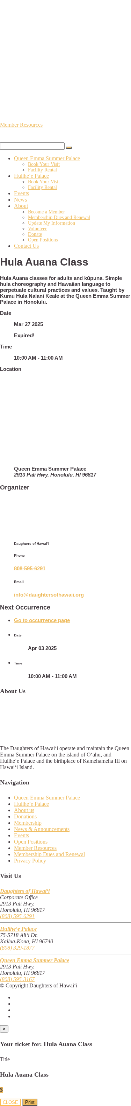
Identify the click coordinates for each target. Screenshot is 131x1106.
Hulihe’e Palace (31, 804)
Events (21, 193)
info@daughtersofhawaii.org (49, 595)
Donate (35, 234)
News (20, 200)
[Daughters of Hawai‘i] (65, 44)
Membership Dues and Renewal (59, 217)
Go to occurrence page (42, 620)
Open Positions (43, 239)
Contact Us (26, 246)
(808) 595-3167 (17, 979)
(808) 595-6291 (17, 916)
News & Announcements (42, 829)
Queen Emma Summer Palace (47, 158)
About (21, 206)
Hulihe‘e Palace (31, 176)
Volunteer (37, 228)
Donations (25, 816)
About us (24, 810)
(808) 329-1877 (17, 948)
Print (30, 1102)
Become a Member (46, 211)
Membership (28, 823)
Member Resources (21, 125)
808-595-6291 (29, 568)
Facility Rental (42, 169)
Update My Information (51, 223)
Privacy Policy (30, 861)
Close (10, 1102)
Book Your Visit (44, 164)
